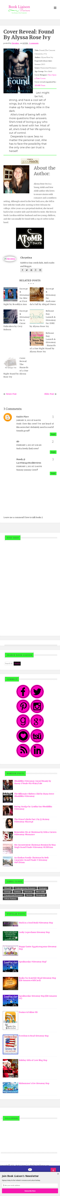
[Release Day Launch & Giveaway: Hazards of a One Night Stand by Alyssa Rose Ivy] (37, 339)
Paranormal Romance (13, 895)
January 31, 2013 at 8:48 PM (28, 420)
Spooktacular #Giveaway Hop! (32, 962)
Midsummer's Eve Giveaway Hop (34, 1083)
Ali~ (18, 441)
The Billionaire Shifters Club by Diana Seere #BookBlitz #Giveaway (34, 795)
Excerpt (7, 892)
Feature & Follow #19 (28, 1012)
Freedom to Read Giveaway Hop (34, 1036)
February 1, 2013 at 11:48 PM (29, 466)
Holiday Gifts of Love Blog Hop (33, 1060)
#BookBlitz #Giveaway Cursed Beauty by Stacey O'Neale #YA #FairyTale (32, 782)
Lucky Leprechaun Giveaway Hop (34, 932)
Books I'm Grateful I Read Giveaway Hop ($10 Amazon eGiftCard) (37, 979)
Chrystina (15, 43)
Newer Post (11, 394)
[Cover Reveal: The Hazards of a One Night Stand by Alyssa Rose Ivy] (10, 364)
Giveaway (28, 892)
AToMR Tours (40, 85)
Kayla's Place (22, 417)
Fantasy (17, 892)
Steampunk (40, 895)
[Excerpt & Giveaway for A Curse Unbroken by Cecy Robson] (10, 316)
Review (29, 895)
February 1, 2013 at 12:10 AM (28, 445)
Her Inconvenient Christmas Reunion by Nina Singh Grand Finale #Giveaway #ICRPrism (35, 846)
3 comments (34, 43)
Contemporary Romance (25, 888)
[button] (30, 1176)
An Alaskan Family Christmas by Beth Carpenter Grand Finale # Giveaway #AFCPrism (31, 860)
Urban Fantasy (10, 899)
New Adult (40, 892)
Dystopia (43, 888)
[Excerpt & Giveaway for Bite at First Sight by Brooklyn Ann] (10, 294)
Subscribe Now (30, 1191)
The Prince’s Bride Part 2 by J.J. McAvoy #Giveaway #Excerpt (31, 820)
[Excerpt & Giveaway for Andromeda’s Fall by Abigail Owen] (37, 294)
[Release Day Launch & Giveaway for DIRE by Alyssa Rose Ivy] (37, 316)
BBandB (7, 888)
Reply (53, 434)
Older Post (49, 394)
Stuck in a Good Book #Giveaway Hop (36, 923)
